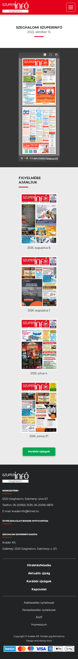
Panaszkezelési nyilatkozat (39, 610)
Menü (70, 7)
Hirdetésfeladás (39, 565)
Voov (49, 641)
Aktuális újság (39, 573)
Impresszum (39, 624)
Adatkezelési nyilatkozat (39, 603)
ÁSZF (39, 617)
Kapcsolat (39, 589)
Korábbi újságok (39, 451)
